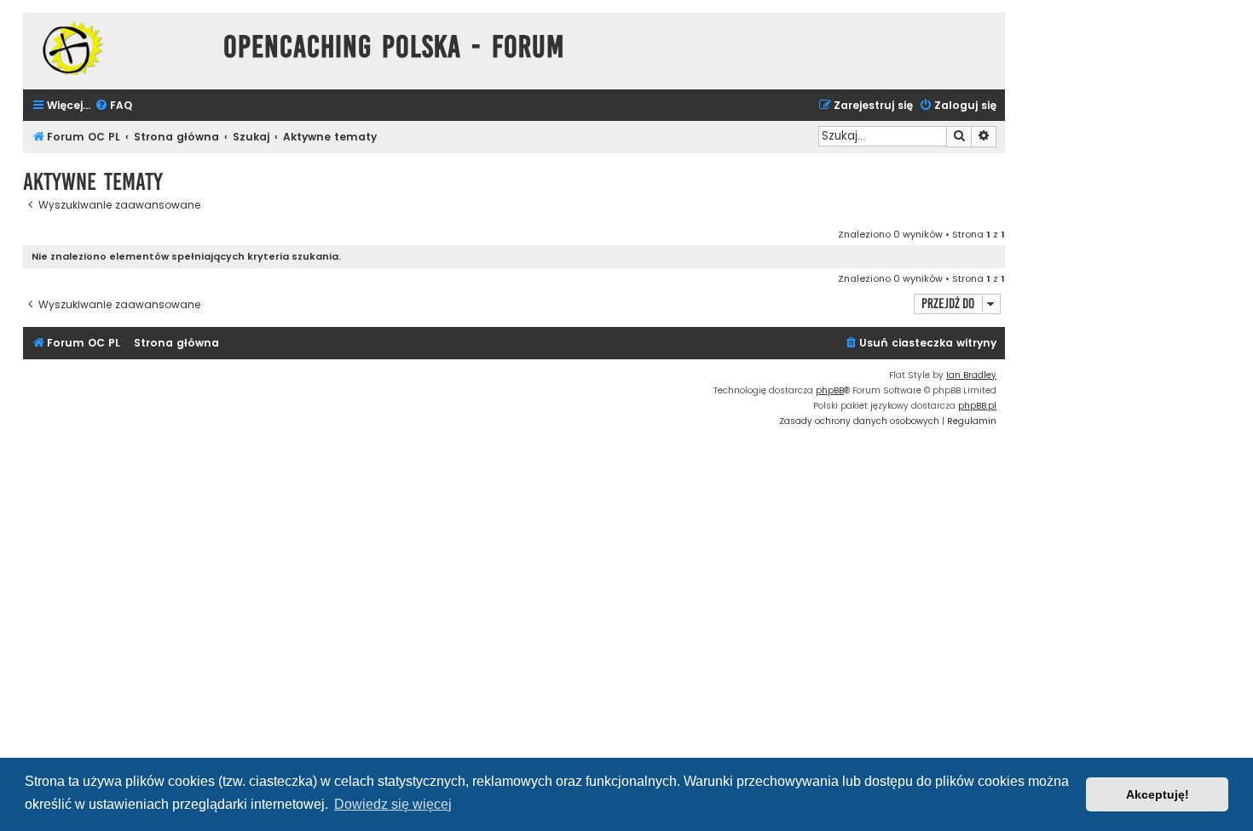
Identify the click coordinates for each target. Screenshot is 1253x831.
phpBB (830, 390)
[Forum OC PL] (119, 48)
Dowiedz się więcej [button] (393, 804)
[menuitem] (113, 106)
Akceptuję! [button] (1157, 794)
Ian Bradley (971, 375)
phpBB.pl (977, 405)
